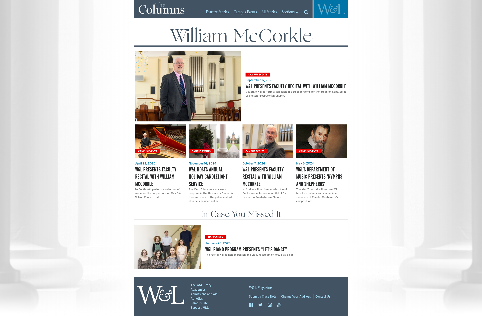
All (269, 12)
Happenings (215, 236)
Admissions (204, 294)
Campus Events (258, 74)
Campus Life (199, 303)
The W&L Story (201, 285)
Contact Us (322, 296)
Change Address (296, 296)
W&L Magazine (260, 287)
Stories (217, 12)
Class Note (263, 296)
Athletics (197, 298)
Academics (198, 289)
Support (200, 307)
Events (245, 12)
